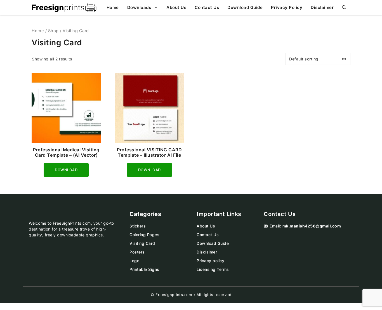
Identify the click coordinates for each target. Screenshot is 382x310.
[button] (344, 7)
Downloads (139, 7)
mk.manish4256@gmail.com (311, 226)
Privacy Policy (286, 7)
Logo (134, 260)
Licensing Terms (213, 269)
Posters (137, 252)
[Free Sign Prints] (64, 7)
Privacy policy (210, 260)
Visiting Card (142, 243)
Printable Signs (144, 269)
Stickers (137, 226)
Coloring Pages (144, 234)
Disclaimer (322, 7)
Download (66, 169)
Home (113, 7)
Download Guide (245, 7)
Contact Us (207, 7)
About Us (176, 7)
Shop (53, 30)
